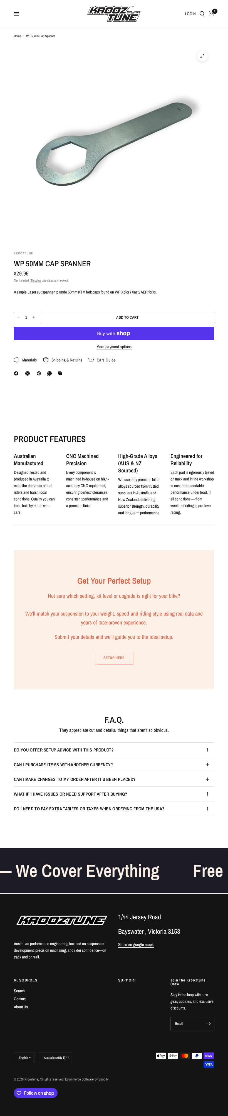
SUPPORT (127, 980)
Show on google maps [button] (136, 944)
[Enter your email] (208, 1023)
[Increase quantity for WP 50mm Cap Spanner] (33, 317)
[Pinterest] (40, 373)
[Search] (202, 14)
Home (17, 36)
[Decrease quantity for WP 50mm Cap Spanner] (18, 317)
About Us (21, 1007)
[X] (28, 373)
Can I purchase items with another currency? (63, 764)
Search (19, 991)
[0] (210, 14)
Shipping (35, 280)
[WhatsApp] (50, 373)
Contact (20, 999)
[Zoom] (202, 56)
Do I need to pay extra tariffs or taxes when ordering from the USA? (89, 809)
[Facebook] (17, 373)
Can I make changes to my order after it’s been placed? (74, 779)
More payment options (114, 346)
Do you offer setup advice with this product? (64, 750)
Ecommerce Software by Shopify (86, 1079)
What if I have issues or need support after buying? (70, 794)
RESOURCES (26, 980)
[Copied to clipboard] (61, 373)
